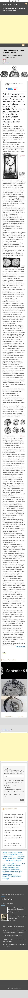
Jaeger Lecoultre (7, 864)
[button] (23, 45)
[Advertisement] (14, 29)
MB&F (23, 864)
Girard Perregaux (20, 858)
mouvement (12, 865)
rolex (20, 871)
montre (8, 865)
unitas (9, 876)
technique (7, 875)
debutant (14, 856)
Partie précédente (20, 646)
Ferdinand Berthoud (7, 858)
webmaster (6, 62)
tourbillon (5, 876)
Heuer (4, 861)
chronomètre (20, 854)
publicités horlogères (8, 871)
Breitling (20, 852)
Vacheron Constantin (16, 876)
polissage (16, 869)
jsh (12, 863)
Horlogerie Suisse (11, 4)
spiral (13, 872)
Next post (20, 716)
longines (17, 863)
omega (5, 867)
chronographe (11, 854)
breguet (15, 852)
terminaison (14, 875)
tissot (20, 875)
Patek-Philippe (11, 867)
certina (4, 854)
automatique (11, 852)
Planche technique (6, 869)
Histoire (4, 652)
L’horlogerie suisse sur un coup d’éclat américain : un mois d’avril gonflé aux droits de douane (13, 822)
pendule (17, 867)
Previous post (9, 716)
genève (14, 858)
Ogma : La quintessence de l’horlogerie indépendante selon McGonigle (13, 830)
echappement (21, 857)
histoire (9, 860)
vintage (6, 878)
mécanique (18, 865)
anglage (5, 852)
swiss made (17, 872)
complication (7, 857)
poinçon (12, 869)
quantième (16, 871)
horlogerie (18, 861)
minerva (4, 865)
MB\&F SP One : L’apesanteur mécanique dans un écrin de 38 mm (13, 838)
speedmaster (9, 872)
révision (4, 872)
